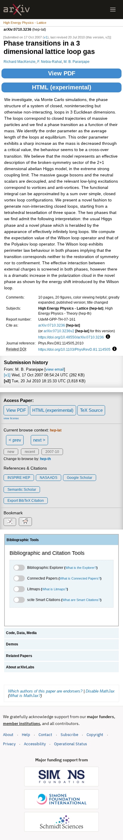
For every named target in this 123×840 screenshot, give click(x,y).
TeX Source (91, 410)
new (10, 452)
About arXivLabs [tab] (20, 667)
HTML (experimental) (61, 87)
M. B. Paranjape (77, 61)
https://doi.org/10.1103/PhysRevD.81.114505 (74, 349)
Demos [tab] (12, 644)
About (8, 734)
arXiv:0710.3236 (51, 325)
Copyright (95, 734)
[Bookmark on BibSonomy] (10, 522)
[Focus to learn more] (107, 337)
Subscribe (69, 734)
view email (55, 369)
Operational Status (70, 743)
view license (11, 418)
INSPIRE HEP (18, 478)
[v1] (7, 375)
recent (30, 452)
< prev (15, 439)
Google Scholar (79, 478)
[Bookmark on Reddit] (25, 521)
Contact (45, 734)
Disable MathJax (100, 691)
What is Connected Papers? (80, 578)
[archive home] (17, 9)
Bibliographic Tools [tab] (23, 540)
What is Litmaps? (54, 589)
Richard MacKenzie (20, 61)
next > (39, 439)
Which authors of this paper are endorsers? (45, 691)
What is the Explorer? (80, 567)
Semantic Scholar (21, 489)
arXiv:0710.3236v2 (59, 331)
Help (26, 734)
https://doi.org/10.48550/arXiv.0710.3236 (71, 337)
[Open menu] (112, 9)
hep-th (45, 459)
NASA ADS (48, 478)
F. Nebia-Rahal (49, 61)
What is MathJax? (25, 695)
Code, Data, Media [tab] (21, 633)
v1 (45, 37)
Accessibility (35, 743)
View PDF (61, 73)
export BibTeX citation (25, 501)
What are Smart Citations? (81, 600)
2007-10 (52, 452)
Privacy (9, 743)
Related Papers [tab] (19, 656)
